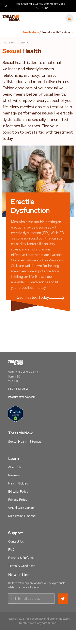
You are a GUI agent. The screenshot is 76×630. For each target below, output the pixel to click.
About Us (14, 467)
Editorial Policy (18, 491)
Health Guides (18, 483)
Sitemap (35, 441)
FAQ (11, 549)
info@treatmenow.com (21, 397)
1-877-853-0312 (18, 389)
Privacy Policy (17, 499)
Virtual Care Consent (22, 508)
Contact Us (16, 541)
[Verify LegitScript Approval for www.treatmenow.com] (15, 414)
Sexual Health (17, 441)
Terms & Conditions (21, 566)
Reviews (14, 475)
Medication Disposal (22, 516)
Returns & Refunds (21, 558)
